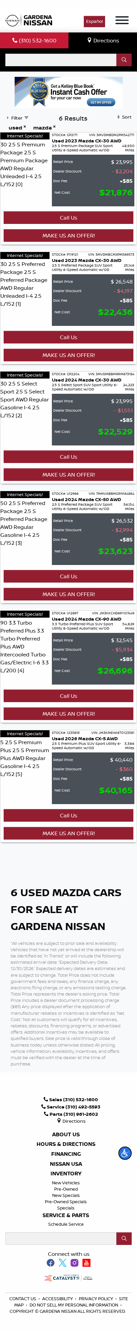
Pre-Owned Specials (66, 1202)
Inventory (66, 1174)
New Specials (66, 1195)
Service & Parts (66, 1215)
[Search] (124, 60)
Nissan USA (66, 1164)
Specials (65, 1208)
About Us (66, 1135)
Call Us (68, 217)
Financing (66, 1154)
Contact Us (23, 1299)
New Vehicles (66, 1183)
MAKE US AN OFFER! (69, 235)
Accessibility (58, 1299)
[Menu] (122, 21)
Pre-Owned (66, 1189)
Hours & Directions (66, 1144)
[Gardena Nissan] (30, 19)
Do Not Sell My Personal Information (74, 1305)
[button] (125, 1153)
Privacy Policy (96, 1299)
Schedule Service (66, 1224)
